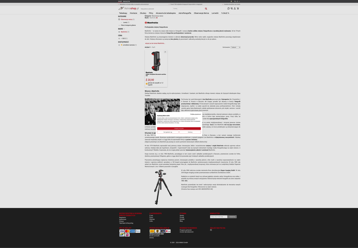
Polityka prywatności (195, 114)
